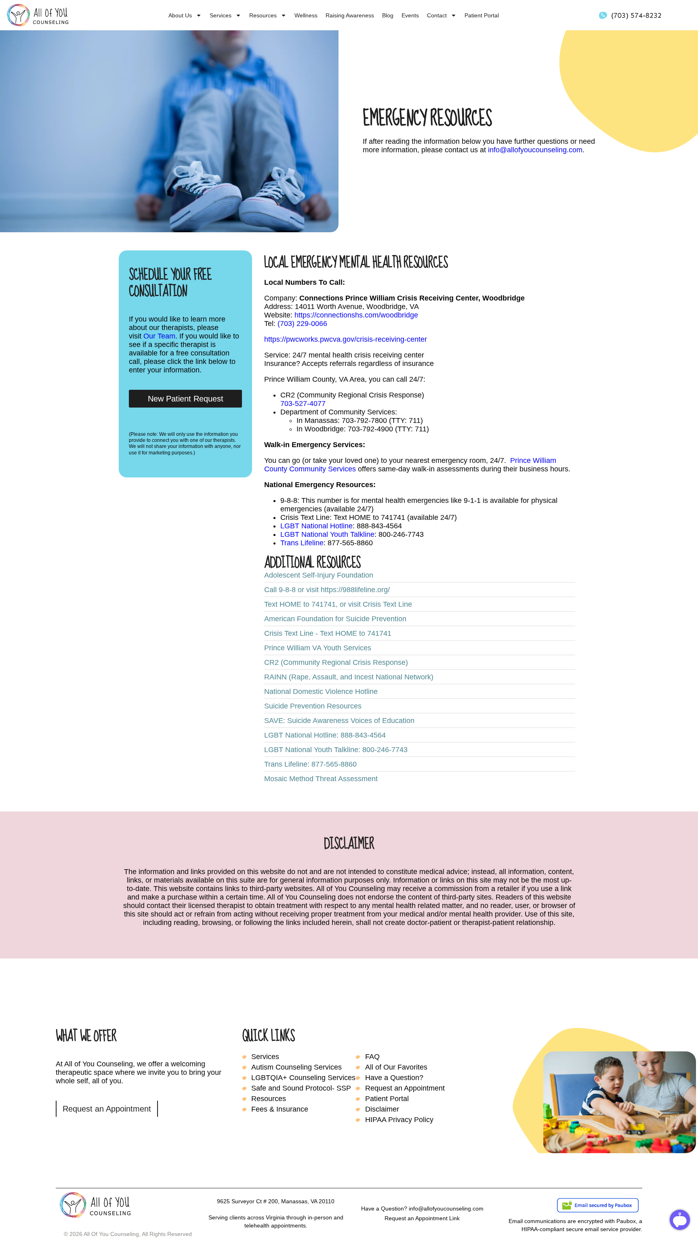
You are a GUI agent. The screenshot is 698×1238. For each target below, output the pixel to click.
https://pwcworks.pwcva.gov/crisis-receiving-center (345, 339)
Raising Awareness (350, 15)
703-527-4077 (303, 403)
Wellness (305, 15)
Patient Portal (482, 15)
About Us (180, 15)
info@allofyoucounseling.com (535, 150)
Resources (263, 15)
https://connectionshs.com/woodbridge (356, 315)
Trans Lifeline (302, 543)
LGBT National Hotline (316, 526)
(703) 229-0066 (302, 323)
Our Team (159, 336)
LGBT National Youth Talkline (327, 534)
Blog (387, 15)
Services (220, 15)
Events (410, 15)
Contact (437, 15)
